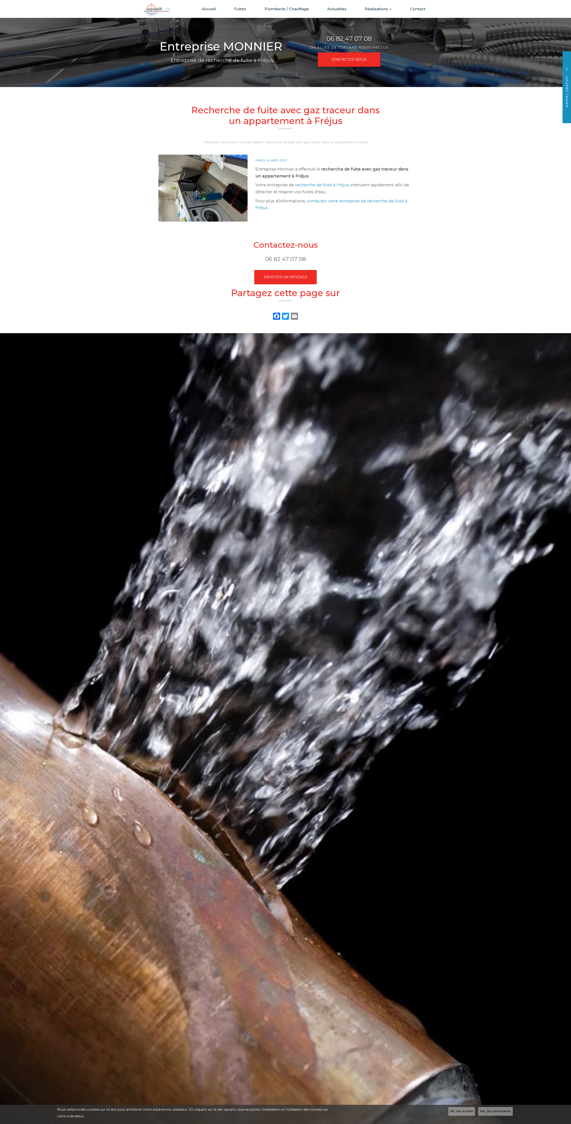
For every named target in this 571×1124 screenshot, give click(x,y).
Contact (417, 9)
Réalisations (377, 9)
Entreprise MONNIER (220, 142)
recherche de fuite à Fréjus (322, 185)
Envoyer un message (286, 277)
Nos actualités (251, 142)
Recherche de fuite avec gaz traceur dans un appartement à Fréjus (316, 142)
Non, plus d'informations (495, 1111)
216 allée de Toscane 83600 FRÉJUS (349, 47)
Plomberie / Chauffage (287, 9)
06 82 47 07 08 (349, 38)
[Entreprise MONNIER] (155, 9)
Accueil (209, 9)
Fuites (240, 9)
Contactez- (349, 59)
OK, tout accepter (461, 1111)
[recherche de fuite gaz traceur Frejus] (203, 188)
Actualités (336, 9)
